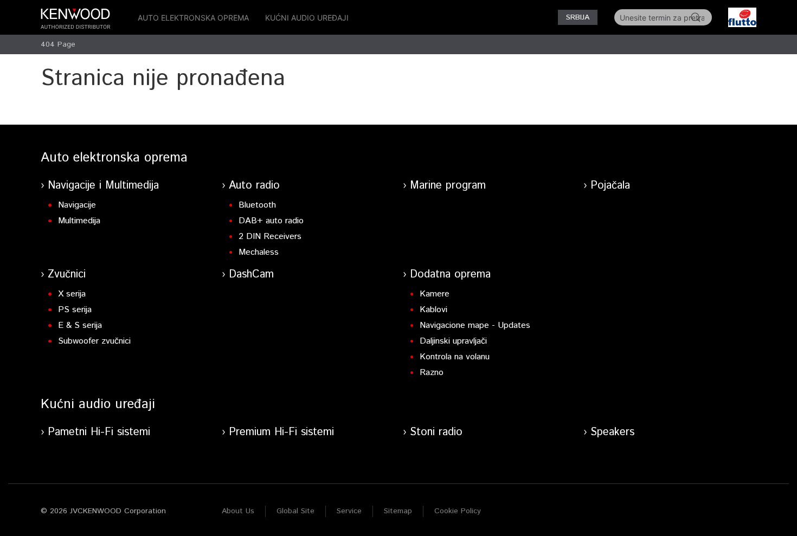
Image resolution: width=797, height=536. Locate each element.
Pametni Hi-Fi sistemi (99, 432)
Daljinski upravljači (453, 341)
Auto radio (254, 185)
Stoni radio (436, 432)
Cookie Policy (457, 511)
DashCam (251, 274)
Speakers (612, 432)
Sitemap (398, 511)
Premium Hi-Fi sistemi (281, 432)
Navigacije (77, 205)
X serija (72, 294)
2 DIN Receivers (270, 236)
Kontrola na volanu (455, 357)
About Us (238, 511)
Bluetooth (257, 205)
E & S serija (80, 325)
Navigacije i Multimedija (103, 185)
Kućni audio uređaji (307, 17)
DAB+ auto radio (271, 221)
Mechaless (259, 252)
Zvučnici (67, 274)
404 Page (58, 44)
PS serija (75, 309)
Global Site (295, 511)
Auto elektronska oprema (193, 17)
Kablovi (433, 309)
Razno (432, 372)
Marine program (448, 185)
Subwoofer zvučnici (94, 341)
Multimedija (79, 221)
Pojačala (610, 185)
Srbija (577, 17)
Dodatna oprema (450, 274)
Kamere (434, 294)
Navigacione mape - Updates (475, 325)
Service (349, 511)
